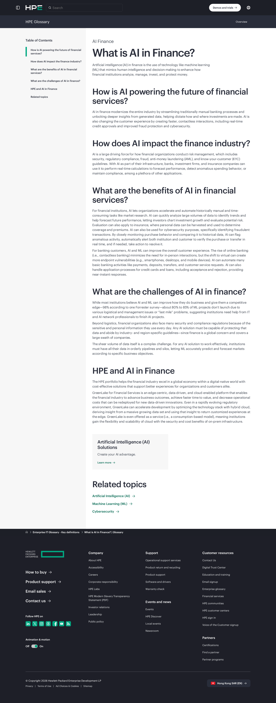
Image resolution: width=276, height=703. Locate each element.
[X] (34, 623)
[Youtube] (61, 623)
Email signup (210, 581)
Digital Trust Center (214, 567)
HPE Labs (94, 589)
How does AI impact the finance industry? (56, 61)
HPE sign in (209, 617)
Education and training (216, 574)
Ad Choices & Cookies (67, 686)
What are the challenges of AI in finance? (55, 80)
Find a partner (210, 652)
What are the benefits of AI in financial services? (54, 71)
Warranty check (155, 589)
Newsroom (152, 630)
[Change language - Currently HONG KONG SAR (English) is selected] (248, 7)
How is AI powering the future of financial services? (56, 51)
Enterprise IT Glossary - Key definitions (56, 532)
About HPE (94, 560)
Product (41, 581)
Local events (153, 623)
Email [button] (36, 591)
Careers (93, 574)
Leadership (95, 614)
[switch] (33, 646)
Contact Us (209, 560)
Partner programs (213, 659)
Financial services (213, 596)
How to (36, 572)
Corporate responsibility (103, 581)
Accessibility (95, 567)
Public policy (96, 621)
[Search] (50, 8)
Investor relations (99, 607)
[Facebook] (54, 623)
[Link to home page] (27, 532)
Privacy (29, 686)
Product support (155, 574)
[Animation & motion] (34, 646)
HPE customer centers (215, 610)
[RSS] (68, 623)
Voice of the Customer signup (220, 624)
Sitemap (87, 686)
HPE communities (213, 603)
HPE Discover (153, 616)
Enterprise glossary (213, 589)
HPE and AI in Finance (44, 88)
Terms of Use (44, 686)
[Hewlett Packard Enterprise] (34, 7)
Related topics (39, 96)
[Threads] (48, 623)
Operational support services (163, 560)
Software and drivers (158, 581)
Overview (241, 21)
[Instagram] (41, 623)
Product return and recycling (163, 567)
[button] (18, 7)
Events (150, 609)
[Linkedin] (28, 623)
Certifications (210, 645)
